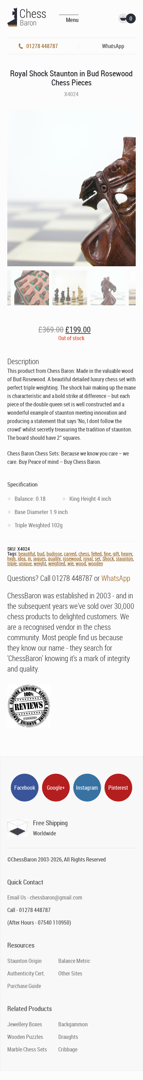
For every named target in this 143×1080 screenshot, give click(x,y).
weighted (56, 563)
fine (107, 553)
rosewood (72, 558)
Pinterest (118, 787)
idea (22, 558)
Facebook (24, 787)
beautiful (26, 553)
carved (70, 553)
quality (54, 558)
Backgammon (73, 1024)
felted (96, 553)
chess (83, 553)
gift (116, 553)
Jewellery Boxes (24, 1024)
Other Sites (70, 973)
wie (70, 563)
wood (81, 563)
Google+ (56, 787)
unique (25, 563)
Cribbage (67, 1049)
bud (40, 553)
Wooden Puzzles (25, 1037)
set (97, 558)
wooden (95, 563)
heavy (126, 553)
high (11, 558)
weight (40, 563)
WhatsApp (115, 578)
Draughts (68, 1037)
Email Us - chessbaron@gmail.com (44, 897)
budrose (54, 553)
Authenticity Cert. (26, 973)
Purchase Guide (24, 986)
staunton (124, 558)
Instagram (87, 787)
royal (88, 558)
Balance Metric (74, 961)
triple (12, 563)
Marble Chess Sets (27, 1049)
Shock (108, 558)
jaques (39, 558)
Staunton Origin (24, 961)
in (29, 558)
